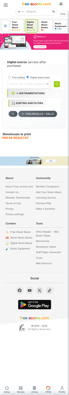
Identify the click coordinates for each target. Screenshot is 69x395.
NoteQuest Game (46, 246)
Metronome (42, 241)
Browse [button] (20, 392)
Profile (62, 392)
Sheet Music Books (21, 237)
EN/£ (63, 14)
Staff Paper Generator (48, 252)
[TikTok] (49, 290)
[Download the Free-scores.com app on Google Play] (34, 304)
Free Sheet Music (20, 231)
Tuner (39, 257)
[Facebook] (20, 290)
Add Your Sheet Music (49, 192)
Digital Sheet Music (21, 243)
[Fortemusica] (22, 327)
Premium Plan (43, 203)
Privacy (10, 208)
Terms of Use (13, 203)
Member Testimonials (18, 197)
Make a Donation (45, 208)
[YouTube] (29, 290)
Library (34, 392)
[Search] (57, 84)
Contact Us (12, 192)
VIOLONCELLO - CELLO (40, 113)
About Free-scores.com (19, 186)
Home (7, 392)
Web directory (44, 263)
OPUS (48, 392)
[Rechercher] (53, 11)
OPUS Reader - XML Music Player (47, 233)
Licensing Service (46, 197)
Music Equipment (20, 248)
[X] (39, 290)
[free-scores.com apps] (5, 26)
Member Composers (47, 186)
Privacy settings (15, 214)
